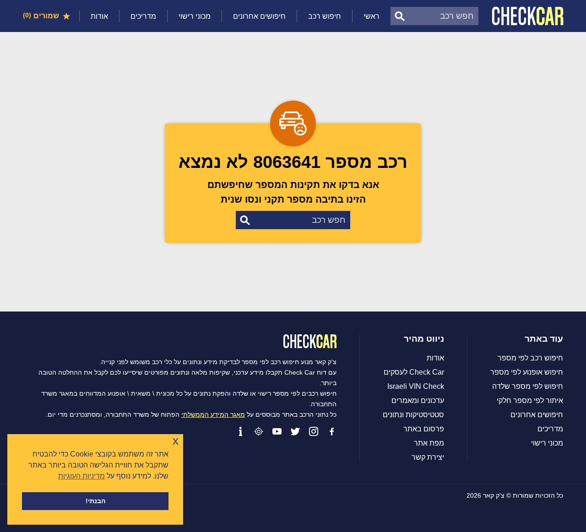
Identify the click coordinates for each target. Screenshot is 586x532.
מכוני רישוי (195, 16)
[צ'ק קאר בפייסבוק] (331, 431)
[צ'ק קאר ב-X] (295, 431)
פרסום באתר (423, 429)
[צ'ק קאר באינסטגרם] (313, 431)
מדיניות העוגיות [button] (81, 476)
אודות (99, 16)
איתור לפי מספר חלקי (530, 400)
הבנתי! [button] (95, 501)
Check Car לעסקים (414, 372)
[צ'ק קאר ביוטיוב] (277, 431)
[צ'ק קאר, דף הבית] (527, 16)
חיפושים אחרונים (259, 16)
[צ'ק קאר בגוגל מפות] (258, 431)
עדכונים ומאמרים (417, 400)
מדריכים (143, 16)
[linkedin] (240, 431)
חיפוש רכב (324, 16)
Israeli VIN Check (415, 386)
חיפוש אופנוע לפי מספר (526, 372)
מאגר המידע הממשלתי (213, 414)
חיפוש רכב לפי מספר (530, 358)
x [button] (176, 440)
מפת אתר (429, 443)
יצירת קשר (428, 457)
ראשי (372, 16)
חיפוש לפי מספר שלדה (527, 386)
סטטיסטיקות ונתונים (413, 415)
